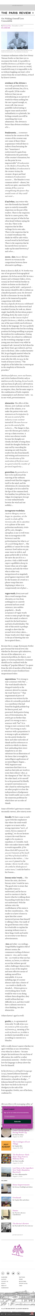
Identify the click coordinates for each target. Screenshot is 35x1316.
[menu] (32, 13)
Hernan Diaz (7, 26)
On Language (5, 27)
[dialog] (17, 1118)
